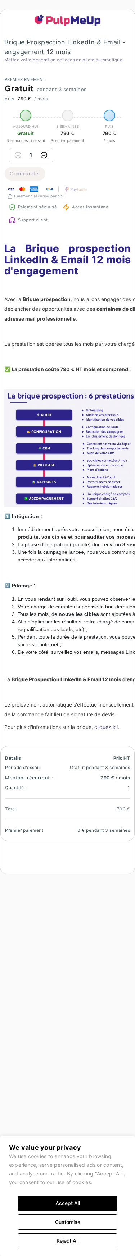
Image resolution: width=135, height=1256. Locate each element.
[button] (68, 20)
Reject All (67, 1241)
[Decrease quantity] (18, 155)
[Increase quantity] (44, 155)
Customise (67, 1222)
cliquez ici (106, 727)
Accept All (67, 1203)
